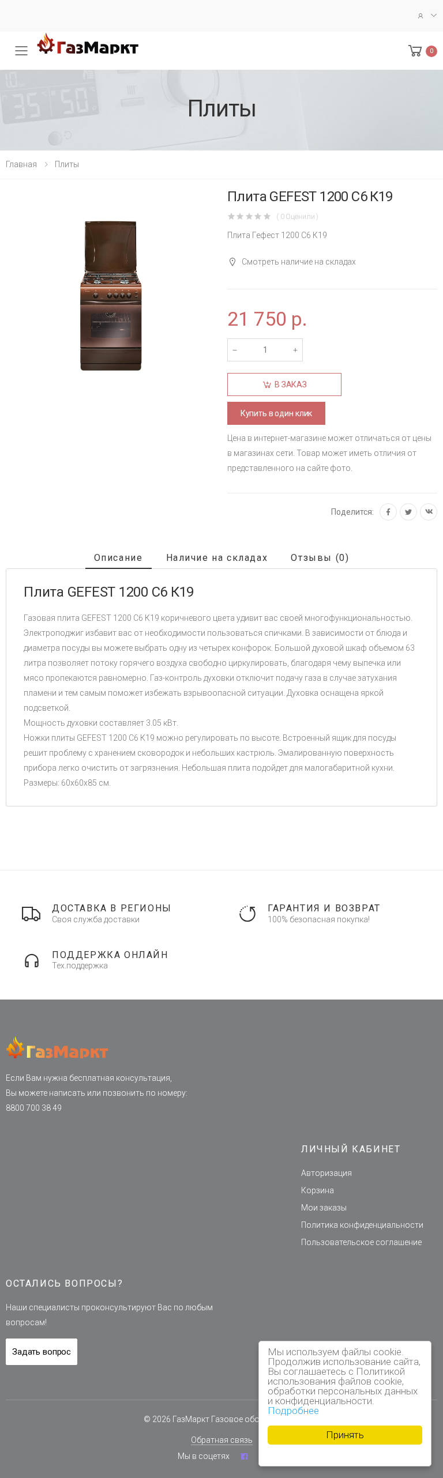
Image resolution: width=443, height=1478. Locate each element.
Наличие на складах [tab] (217, 557)
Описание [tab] (118, 557)
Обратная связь (222, 1440)
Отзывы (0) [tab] (320, 557)
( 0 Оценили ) (297, 216)
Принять (345, 1435)
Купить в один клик (276, 413)
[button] (421, 51)
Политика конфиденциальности (362, 1225)
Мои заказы (324, 1207)
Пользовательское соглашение (361, 1242)
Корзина (317, 1190)
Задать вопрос (41, 1352)
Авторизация (326, 1173)
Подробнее (293, 1410)
